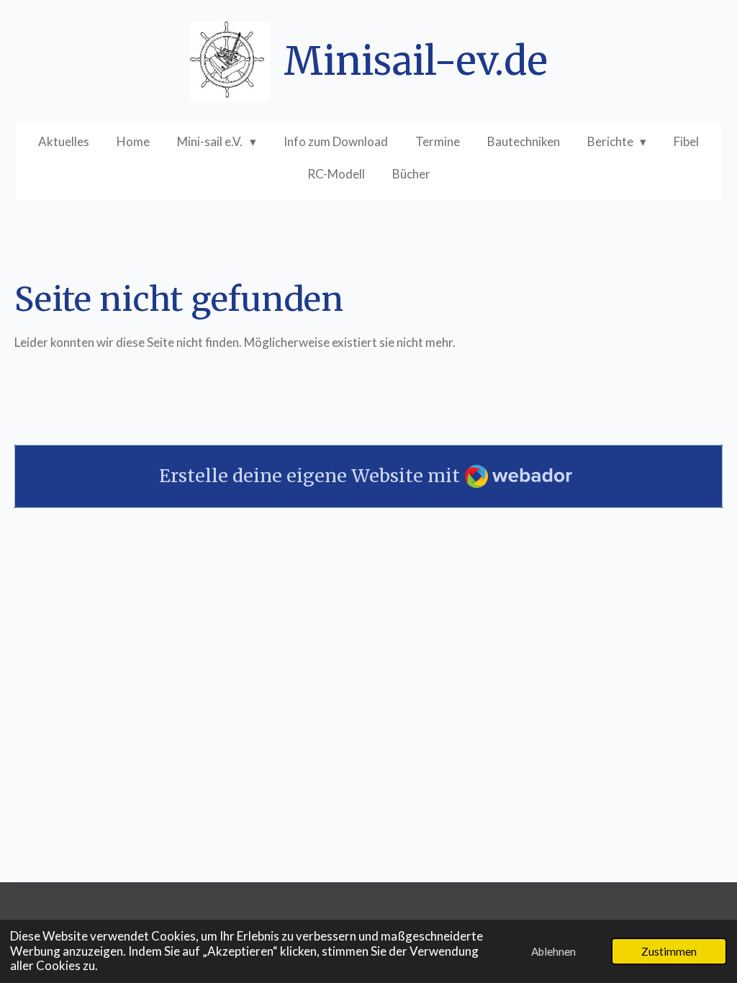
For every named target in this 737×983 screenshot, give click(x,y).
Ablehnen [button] (553, 951)
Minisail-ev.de (416, 61)
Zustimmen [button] (669, 951)
